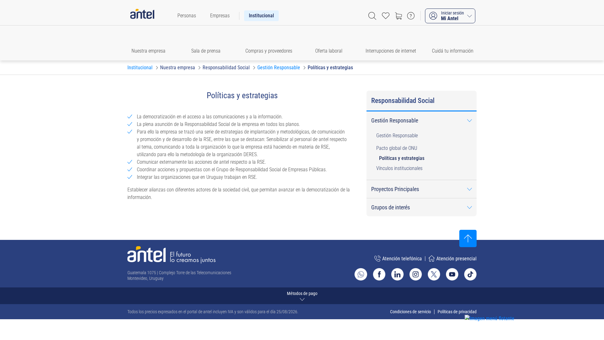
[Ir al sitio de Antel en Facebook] (379, 274)
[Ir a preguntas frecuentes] (411, 15)
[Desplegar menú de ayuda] (499, 307)
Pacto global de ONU (396, 148)
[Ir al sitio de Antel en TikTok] (470, 274)
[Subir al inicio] (468, 238)
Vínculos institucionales (399, 168)
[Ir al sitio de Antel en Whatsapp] (361, 274)
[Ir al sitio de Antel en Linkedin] (397, 274)
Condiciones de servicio (410, 311)
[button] (151, 43)
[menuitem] (187, 15)
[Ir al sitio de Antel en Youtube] (452, 274)
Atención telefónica (402, 259)
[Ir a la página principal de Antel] (171, 255)
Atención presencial (456, 259)
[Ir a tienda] (398, 15)
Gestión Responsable (397, 136)
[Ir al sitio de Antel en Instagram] (415, 274)
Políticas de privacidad (457, 311)
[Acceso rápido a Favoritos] (385, 15)
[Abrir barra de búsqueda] (372, 16)
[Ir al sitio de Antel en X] (434, 274)
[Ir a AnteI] (142, 15)
